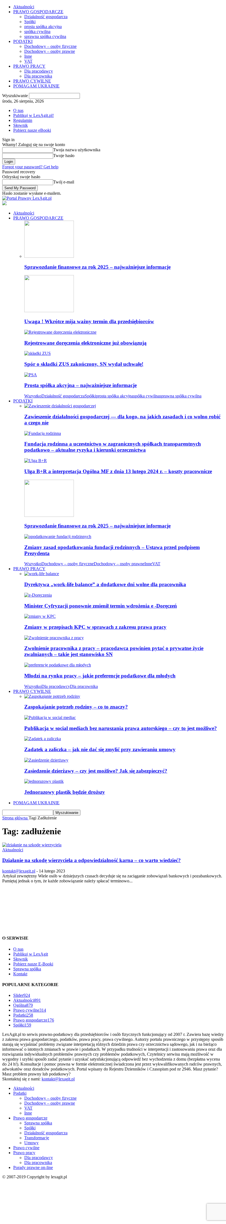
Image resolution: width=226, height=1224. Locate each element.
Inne (28, 56)
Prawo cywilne (29, 1010)
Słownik (20, 125)
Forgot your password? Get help (30, 166)
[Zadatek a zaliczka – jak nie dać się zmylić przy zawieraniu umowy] (42, 738)
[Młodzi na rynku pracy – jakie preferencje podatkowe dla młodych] (57, 665)
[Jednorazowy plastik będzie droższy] (44, 781)
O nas (18, 110)
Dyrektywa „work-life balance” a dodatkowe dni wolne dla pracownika (105, 584)
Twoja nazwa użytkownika (76, 149)
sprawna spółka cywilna (45, 36)
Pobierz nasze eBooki (32, 130)
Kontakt (20, 973)
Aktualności (23, 6)
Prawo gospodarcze (33, 1020)
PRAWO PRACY (29, 66)
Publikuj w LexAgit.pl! (33, 115)
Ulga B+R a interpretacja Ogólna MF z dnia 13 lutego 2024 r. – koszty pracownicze (118, 471)
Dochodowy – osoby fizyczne (50, 46)
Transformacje (36, 1137)
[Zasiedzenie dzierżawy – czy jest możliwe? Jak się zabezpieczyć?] (46, 760)
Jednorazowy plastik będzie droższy (64, 792)
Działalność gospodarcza (46, 16)
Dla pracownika (38, 76)
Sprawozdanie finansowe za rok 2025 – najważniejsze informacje (97, 267)
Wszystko (32, 396)
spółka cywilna (37, 31)
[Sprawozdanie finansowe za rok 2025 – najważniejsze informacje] (49, 256)
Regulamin (22, 120)
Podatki (23, 1015)
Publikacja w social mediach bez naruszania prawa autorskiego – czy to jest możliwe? (120, 728)
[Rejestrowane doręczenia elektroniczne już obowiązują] (60, 332)
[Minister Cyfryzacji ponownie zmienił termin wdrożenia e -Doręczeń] (38, 595)
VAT (28, 61)
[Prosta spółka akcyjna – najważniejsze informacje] (30, 374)
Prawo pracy (24, 1152)
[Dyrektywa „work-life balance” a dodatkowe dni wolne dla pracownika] (41, 573)
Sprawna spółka (27, 969)
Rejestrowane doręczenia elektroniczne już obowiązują (85, 343)
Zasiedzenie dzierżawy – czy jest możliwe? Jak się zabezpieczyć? (95, 771)
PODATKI (23, 41)
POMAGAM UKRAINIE (36, 86)
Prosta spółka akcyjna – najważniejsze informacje (80, 385)
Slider (21, 995)
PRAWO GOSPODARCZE (38, 11)
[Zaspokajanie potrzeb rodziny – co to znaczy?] (52, 696)
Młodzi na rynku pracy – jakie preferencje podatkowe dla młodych (100, 676)
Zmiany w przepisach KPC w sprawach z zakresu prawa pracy (95, 627)
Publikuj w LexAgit (30, 954)
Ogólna (23, 1005)
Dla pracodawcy (38, 71)
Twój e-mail (63, 182)
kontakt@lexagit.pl (18, 871)
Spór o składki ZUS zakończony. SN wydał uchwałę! (83, 364)
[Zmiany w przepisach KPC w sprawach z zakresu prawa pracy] (40, 616)
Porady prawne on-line (33, 1167)
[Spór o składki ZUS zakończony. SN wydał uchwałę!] (37, 353)
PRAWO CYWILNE (32, 81)
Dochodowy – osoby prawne (49, 51)
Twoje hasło (63, 155)
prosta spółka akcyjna (43, 26)
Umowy (31, 1142)
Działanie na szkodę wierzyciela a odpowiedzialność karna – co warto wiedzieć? (91, 860)
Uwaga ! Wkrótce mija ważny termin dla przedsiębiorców (89, 321)
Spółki (30, 21)
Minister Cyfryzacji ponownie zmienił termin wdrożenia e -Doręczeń (100, 606)
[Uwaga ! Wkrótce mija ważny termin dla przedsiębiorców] (49, 310)
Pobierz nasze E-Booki (33, 964)
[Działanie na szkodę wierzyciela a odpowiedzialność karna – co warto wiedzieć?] (31, 844)
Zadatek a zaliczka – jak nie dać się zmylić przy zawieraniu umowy (100, 749)
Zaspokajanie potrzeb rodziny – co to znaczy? (76, 707)
